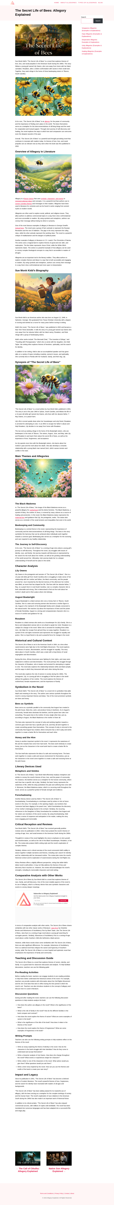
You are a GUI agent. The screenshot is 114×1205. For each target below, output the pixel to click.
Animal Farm (19, 228)
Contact (67, 1193)
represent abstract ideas (23, 201)
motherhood (34, 510)
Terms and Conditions (47, 1193)
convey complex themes (23, 203)
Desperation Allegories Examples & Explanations (90, 41)
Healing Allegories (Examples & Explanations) (92, 52)
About (72, 1193)
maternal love (20, 517)
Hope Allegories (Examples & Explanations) (92, 35)
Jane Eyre (54, 928)
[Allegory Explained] (24, 2)
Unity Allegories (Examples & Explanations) (92, 47)
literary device (29, 198)
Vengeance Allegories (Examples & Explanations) (91, 29)
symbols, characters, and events (52, 198)
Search (83, 17)
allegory (47, 121)
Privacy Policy (59, 1193)
